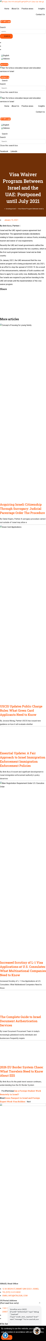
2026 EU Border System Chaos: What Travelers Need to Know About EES (21, 1071)
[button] (23, 80)
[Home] (3, 209)
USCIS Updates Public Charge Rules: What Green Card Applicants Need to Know (21, 710)
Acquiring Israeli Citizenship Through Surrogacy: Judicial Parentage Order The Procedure (22, 509)
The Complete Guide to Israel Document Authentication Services (20, 1021)
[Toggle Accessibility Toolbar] (5, 1335)
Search (3, 27)
